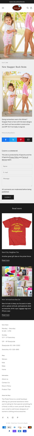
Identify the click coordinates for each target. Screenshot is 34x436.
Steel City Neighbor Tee (10, 252)
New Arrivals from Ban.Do (11, 299)
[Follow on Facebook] (3, 417)
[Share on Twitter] (13, 140)
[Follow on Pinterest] (18, 417)
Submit (8, 197)
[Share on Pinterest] (21, 140)
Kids (3, 363)
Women (4, 359)
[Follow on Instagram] (13, 417)
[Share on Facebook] (5, 140)
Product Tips (6, 389)
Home (4, 369)
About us (5, 379)
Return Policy (6, 386)
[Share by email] (28, 140)
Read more (5, 260)
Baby (3, 366)
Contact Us (6, 383)
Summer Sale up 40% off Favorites (17, 1)
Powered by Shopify (23, 423)
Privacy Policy (14, 157)
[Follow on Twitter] (8, 417)
